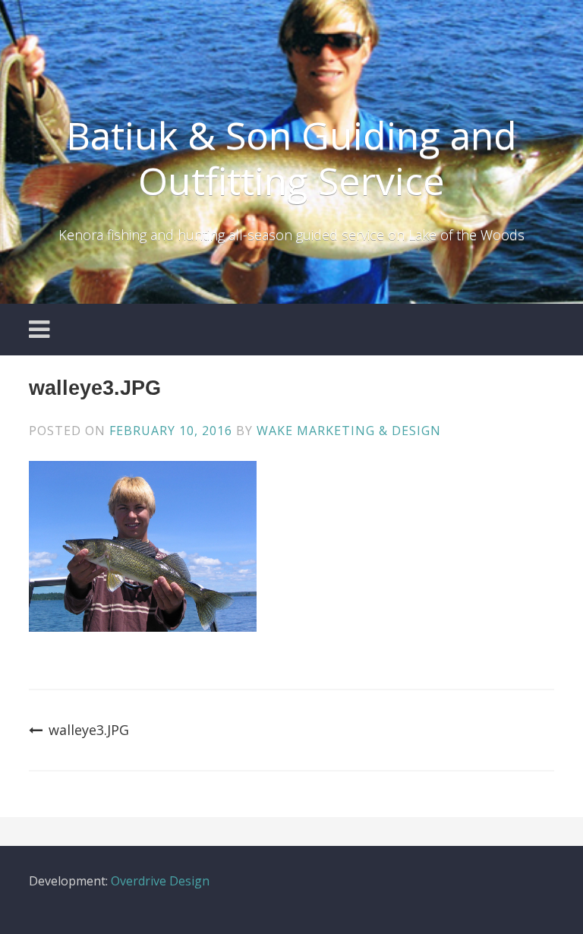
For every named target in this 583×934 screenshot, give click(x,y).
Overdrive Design (160, 880)
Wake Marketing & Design (349, 430)
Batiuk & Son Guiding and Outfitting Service (291, 158)
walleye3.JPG (89, 730)
